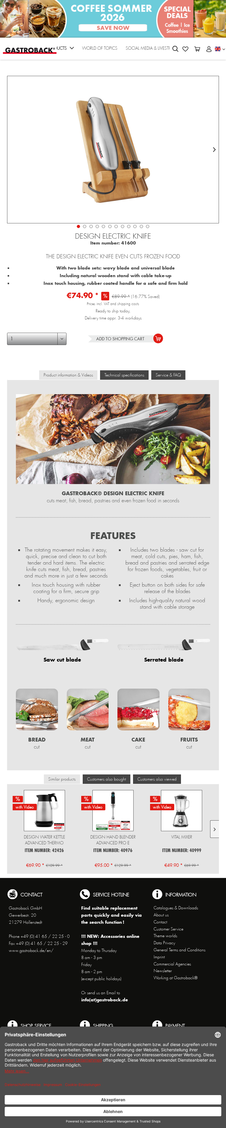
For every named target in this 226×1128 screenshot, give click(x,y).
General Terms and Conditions (179, 950)
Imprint (159, 957)
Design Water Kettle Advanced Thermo (44, 840)
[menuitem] (60, 50)
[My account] (209, 49)
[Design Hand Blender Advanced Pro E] (113, 810)
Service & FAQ (168, 375)
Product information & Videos (68, 375)
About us (161, 915)
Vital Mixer (181, 837)
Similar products (62, 779)
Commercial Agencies (172, 964)
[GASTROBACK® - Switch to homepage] (29, 48)
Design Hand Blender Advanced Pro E (113, 840)
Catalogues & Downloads (176, 908)
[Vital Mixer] (181, 810)
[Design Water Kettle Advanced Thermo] (44, 810)
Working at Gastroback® (175, 977)
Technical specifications (124, 375)
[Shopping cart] (197, 49)
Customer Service (168, 929)
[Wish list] (185, 49)
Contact (160, 922)
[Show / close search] (175, 49)
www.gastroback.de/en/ (31, 950)
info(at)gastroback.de (104, 1000)
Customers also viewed (157, 779)
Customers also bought (106, 779)
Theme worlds (165, 935)
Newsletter (163, 970)
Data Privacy (164, 942)
